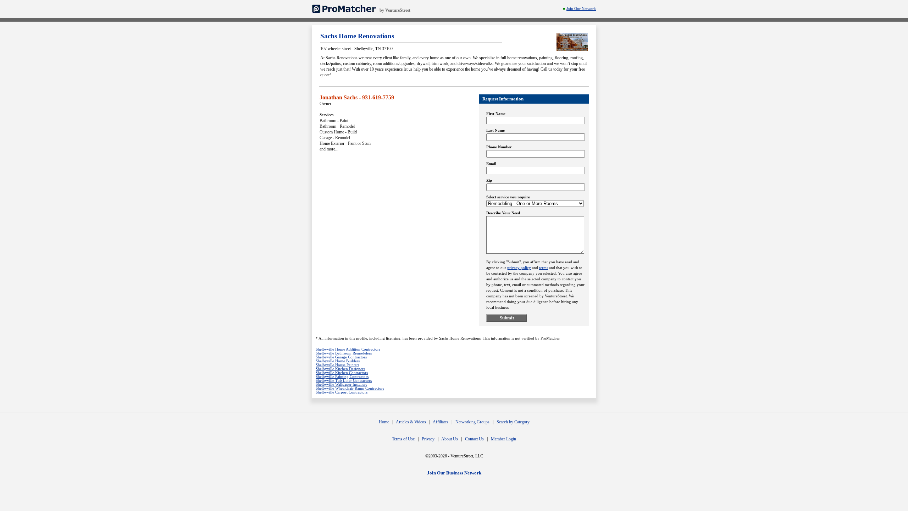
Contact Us (474, 438)
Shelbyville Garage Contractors (341, 357)
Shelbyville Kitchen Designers (340, 369)
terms (543, 268)
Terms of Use (403, 438)
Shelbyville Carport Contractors (341, 392)
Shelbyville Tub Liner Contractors (344, 381)
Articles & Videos (411, 421)
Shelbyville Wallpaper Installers (341, 384)
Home (384, 421)
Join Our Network (581, 9)
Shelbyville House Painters (337, 365)
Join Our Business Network (454, 473)
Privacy (428, 438)
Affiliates (440, 421)
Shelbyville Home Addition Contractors (348, 349)
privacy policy (519, 268)
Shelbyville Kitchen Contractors (342, 373)
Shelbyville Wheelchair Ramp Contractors (350, 388)
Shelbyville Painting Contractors (342, 377)
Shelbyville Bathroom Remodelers (344, 353)
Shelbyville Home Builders (338, 361)
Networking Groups (472, 421)
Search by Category (513, 421)
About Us (449, 438)
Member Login (503, 438)
